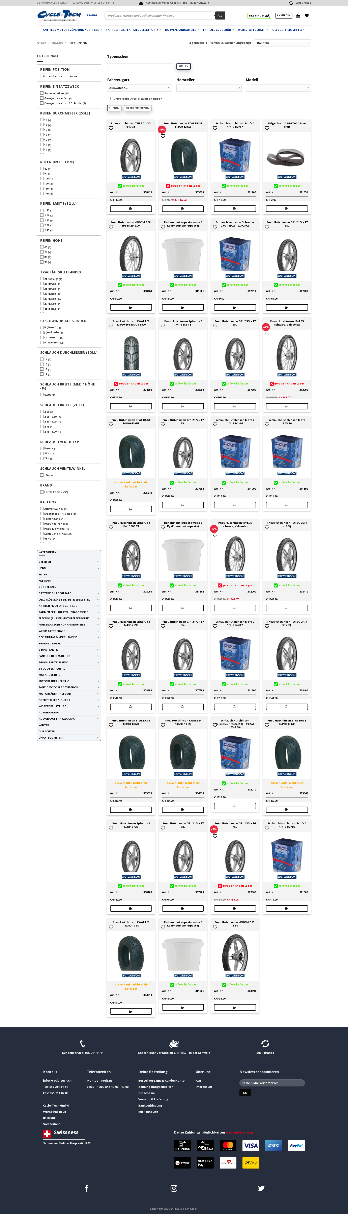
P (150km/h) (51, 342)
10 (45, 120)
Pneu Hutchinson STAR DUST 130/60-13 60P (131, 722)
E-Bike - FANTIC (48, 649)
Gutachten (47, 731)
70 (45, 252)
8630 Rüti (49, 1118)
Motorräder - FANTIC (54, 681)
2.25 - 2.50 (50, 416)
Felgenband (52, 518)
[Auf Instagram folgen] (174, 1189)
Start (42, 43)
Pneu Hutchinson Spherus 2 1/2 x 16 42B (131, 825)
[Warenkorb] (298, 15)
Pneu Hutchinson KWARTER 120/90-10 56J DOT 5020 (131, 322)
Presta (48, 448)
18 (45, 145)
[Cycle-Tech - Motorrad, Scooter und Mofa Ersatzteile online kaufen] (59, 15)
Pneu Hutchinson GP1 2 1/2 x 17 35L (183, 421)
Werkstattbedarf (251, 30)
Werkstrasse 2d (54, 1112)
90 (45, 173)
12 (45, 125)
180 (46, 475)
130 (46, 188)
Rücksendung (148, 1112)
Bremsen (45, 562)
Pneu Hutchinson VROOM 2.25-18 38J (234, 923)
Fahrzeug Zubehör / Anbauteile (62, 624)
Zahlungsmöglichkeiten (155, 1087)
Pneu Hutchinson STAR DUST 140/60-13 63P (131, 421)
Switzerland (51, 1124)
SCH (47, 453)
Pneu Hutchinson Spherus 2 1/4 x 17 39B (131, 623)
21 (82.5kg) (51, 279)
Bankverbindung (150, 1105)
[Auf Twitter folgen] (261, 1189)
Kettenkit (46, 580)
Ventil (48, 538)
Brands (92, 15)
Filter (43, 574)
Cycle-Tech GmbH (56, 1105)
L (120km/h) (51, 337)
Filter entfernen (137, 108)
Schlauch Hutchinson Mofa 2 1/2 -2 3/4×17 (234, 623)
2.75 (46, 230)
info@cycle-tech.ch (57, 1080)
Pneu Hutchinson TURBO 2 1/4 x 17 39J (287, 623)
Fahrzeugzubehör (217, 30)
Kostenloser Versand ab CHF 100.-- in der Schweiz (174, 1053)
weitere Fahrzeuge (52, 706)
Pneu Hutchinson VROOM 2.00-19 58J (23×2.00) (131, 224)
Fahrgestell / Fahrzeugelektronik (132, 30)
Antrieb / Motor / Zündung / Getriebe (71, 30)
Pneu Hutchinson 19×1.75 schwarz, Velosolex (287, 322)
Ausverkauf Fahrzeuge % (57, 718)
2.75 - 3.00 (50, 431)
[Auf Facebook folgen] (86, 1189)
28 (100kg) (50, 283)
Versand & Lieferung (153, 1099)
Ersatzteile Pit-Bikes (58, 513)
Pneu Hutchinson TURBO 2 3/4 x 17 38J (131, 125)
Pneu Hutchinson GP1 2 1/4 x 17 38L (287, 224)
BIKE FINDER (257, 15)
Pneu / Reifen (53, 524)
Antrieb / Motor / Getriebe (58, 606)
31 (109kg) (50, 289)
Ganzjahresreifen (56, 98)
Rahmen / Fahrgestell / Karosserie (63, 612)
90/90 (47, 395)
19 (45, 150)
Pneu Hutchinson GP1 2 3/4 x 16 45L (235, 825)
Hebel (43, 568)
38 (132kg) (50, 299)
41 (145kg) (50, 308)
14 (45, 359)
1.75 (46, 210)
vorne (73, 76)
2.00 (46, 215)
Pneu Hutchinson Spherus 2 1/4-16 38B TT (183, 322)
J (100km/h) (51, 332)
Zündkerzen (47, 587)
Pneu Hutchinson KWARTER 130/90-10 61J (183, 722)
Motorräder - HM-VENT (55, 694)
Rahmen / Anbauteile (180, 30)
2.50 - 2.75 (50, 421)
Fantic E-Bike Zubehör (54, 656)
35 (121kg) (50, 294)
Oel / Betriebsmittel (287, 30)
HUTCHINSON (53, 492)
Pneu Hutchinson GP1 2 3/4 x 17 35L (235, 322)
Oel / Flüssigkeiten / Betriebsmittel (64, 599)
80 (45, 168)
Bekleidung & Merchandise (58, 637)
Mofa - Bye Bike (49, 675)
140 (46, 193)
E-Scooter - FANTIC (52, 668)
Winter (44, 725)
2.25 (46, 220)
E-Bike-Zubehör (50, 643)
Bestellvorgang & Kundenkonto (161, 1080)
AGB (199, 1080)
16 (45, 135)
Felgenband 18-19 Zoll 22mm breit (287, 125)
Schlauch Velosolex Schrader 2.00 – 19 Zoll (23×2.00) (235, 224)
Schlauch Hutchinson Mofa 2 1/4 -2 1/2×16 (234, 421)
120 (46, 183)
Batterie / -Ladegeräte (55, 593)
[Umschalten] (98, 562)
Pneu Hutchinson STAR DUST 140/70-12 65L (183, 125)
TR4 (46, 458)
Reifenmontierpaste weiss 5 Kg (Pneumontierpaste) (183, 224)
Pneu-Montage (54, 529)
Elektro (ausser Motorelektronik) (64, 618)
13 (45, 130)
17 (45, 140)
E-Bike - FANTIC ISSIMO (53, 662)
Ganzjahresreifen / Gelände (63, 103)
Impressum (204, 1087)
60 (45, 247)
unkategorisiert (51, 737)
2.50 (46, 225)
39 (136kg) (50, 304)
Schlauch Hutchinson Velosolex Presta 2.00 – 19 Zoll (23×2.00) (235, 724)
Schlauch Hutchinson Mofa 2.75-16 (286, 421)
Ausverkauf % (53, 509)
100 (46, 178)
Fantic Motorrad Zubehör (58, 687)
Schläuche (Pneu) (55, 534)
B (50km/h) (51, 327)
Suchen (183, 66)
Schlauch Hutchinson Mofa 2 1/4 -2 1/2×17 (234, 125)
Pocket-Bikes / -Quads (54, 700)
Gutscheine (146, 1093)
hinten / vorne (52, 76)
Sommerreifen (54, 93)
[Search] (220, 15)
